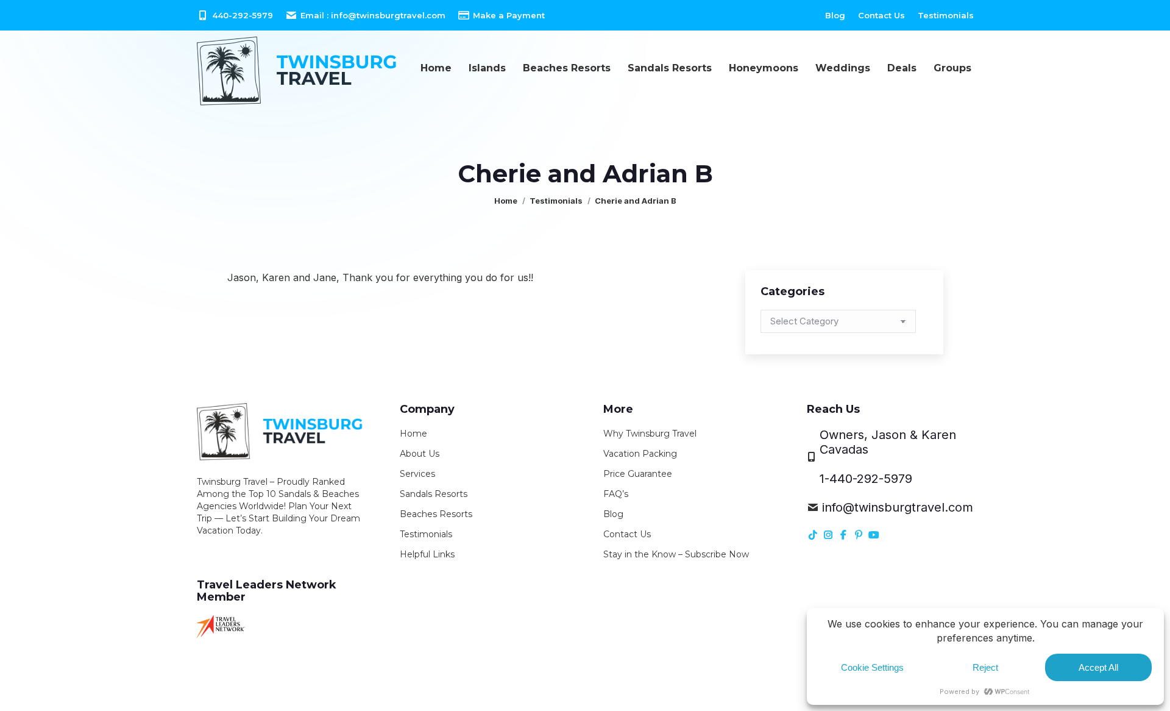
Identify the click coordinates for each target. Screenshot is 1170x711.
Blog (613, 514)
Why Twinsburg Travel (650, 433)
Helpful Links (427, 554)
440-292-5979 (242, 15)
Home (413, 433)
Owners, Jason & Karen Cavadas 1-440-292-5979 (888, 456)
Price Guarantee (637, 473)
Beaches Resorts (436, 514)
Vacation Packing (640, 453)
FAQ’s (615, 493)
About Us (419, 453)
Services (417, 473)
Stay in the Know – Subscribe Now (676, 554)
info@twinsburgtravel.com (897, 507)
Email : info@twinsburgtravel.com (372, 15)
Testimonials (426, 534)
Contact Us (627, 534)
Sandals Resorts (433, 493)
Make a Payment (509, 15)
